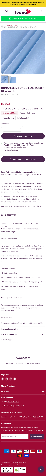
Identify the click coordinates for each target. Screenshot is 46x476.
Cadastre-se (36, 436)
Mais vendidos (12, 25)
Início (3, 25)
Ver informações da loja (11, 150)
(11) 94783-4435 (31, 19)
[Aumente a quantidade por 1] (21, 128)
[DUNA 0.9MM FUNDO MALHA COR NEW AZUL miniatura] (4, 79)
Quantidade (5, 124)
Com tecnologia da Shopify (10, 465)
